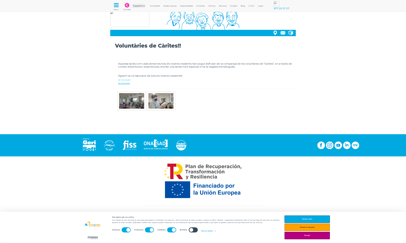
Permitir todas (307, 219)
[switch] (149, 230)
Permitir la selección (307, 227)
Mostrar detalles (207, 231)
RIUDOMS (124, 83)
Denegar (307, 235)
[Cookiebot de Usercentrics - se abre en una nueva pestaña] (93, 237)
